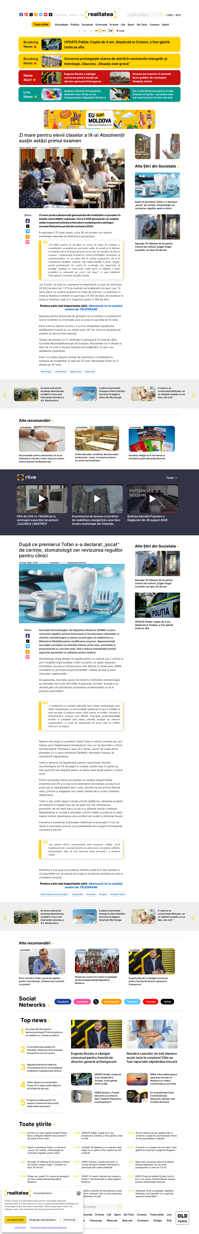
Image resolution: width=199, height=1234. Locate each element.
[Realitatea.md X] (31, 14)
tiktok (51, 15)
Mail (27, 242)
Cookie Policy (20, 1227)
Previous (2, 392)
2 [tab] (98, 529)
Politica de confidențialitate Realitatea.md (48, 1227)
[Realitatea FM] (100, 30)
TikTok (167, 1001)
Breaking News (30, 44)
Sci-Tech (142, 24)
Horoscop (96, 1220)
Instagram (82, 1001)
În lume (114, 24)
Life (123, 24)
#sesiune (90, 371)
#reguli (103, 894)
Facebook (27, 221)
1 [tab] (95, 529)
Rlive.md (112, 1220)
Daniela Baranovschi (76, 562)
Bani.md (127, 1220)
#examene (60, 371)
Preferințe (69, 1219)
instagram (26, 15)
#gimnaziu (75, 371)
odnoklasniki (36, 15)
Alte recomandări (35, 420)
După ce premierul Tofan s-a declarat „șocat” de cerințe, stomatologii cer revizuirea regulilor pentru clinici (71, 550)
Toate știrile (41, 24)
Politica (75, 24)
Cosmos (155, 24)
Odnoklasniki (27, 237)
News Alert (28, 77)
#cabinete (77, 894)
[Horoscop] (78, 30)
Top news (34, 1020)
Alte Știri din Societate (155, 166)
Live (121, 30)
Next (196, 392)
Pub (82, 14)
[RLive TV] (26, 477)
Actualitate (61, 24)
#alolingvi (46, 371)
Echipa (73, 14)
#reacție (91, 894)
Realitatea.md (74, 148)
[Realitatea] (107, 15)
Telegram (27, 231)
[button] (78, 1193)
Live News (28, 94)
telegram (41, 15)
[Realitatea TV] (110, 30)
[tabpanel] (42, 505)
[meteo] (91, 30)
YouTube (150, 1001)
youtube (46, 15)
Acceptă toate (15, 1219)
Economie (101, 24)
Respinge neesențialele (42, 1219)
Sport (131, 24)
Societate (87, 24)
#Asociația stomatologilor (55, 894)
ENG (170, 15)
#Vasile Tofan (118, 894)
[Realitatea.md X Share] (28, 226)
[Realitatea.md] (182, 1218)
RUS (178, 15)
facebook (21, 15)
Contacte (61, 14)
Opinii (165, 24)
